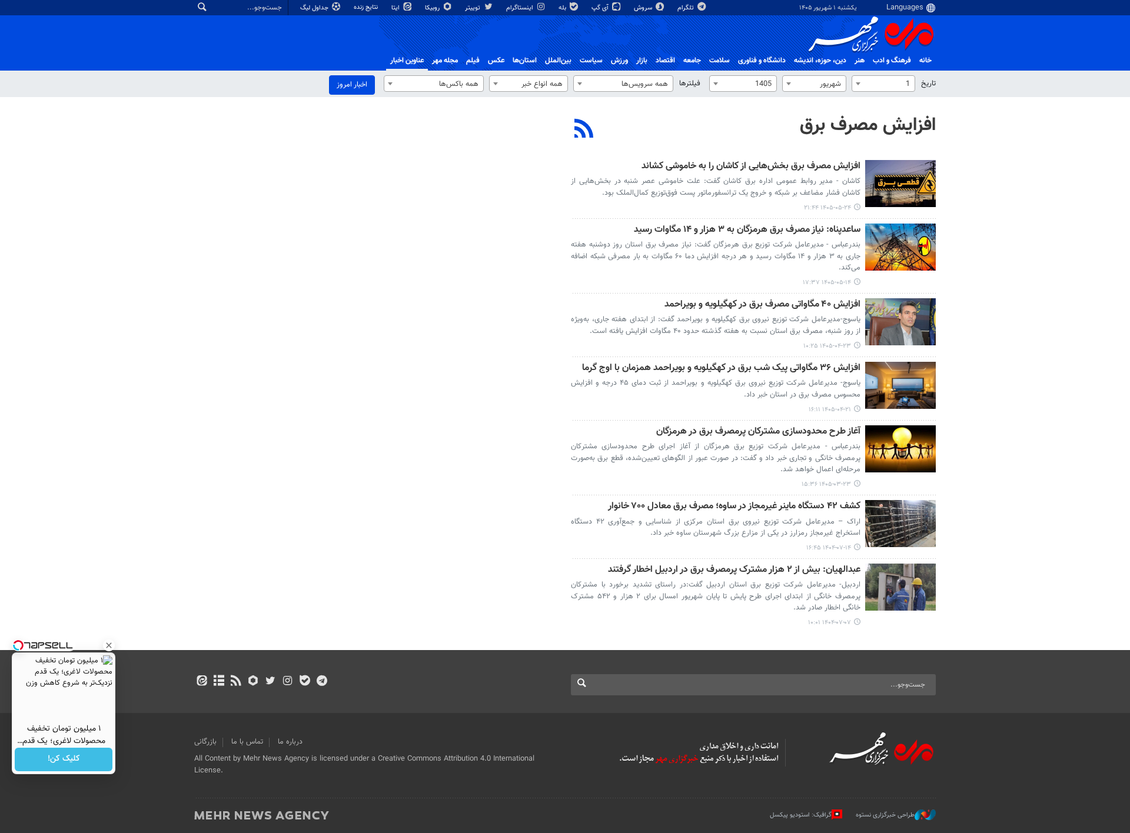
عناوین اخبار (407, 60)
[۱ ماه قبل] (900, 321)
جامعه (692, 60)
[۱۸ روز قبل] (900, 247)
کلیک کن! (64, 759)
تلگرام (686, 8)
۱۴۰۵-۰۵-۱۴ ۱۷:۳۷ (827, 283)
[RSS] (584, 130)
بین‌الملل (558, 60)
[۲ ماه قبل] (900, 448)
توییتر (473, 8)
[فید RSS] (235, 682)
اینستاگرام (520, 8)
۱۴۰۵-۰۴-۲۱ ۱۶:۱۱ (830, 410)
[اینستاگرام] (287, 682)
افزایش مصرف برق (868, 125)
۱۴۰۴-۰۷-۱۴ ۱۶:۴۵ (828, 548)
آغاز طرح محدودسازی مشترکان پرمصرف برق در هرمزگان (758, 432)
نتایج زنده (367, 7)
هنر (860, 60)
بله (563, 8)
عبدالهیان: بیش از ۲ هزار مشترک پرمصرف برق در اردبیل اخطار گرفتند (734, 570)
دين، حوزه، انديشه (820, 60)
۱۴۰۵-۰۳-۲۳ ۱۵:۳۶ (826, 484)
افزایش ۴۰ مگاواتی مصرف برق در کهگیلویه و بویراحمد (762, 305)
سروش (644, 8)
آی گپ (600, 8)
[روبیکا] (253, 682)
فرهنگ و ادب (892, 60)
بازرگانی (205, 742)
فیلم (473, 60)
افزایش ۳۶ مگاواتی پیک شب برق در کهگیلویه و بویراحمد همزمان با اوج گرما (721, 368)
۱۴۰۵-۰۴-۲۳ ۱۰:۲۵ (827, 346)
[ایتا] (201, 682)
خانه (925, 60)
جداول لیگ (315, 8)
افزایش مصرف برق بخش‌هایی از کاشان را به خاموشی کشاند (751, 167)
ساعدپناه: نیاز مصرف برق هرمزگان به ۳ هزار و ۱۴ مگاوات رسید (747, 230)
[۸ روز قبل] (900, 183)
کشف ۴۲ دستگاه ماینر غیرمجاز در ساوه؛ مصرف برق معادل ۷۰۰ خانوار (734, 507)
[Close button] (109, 645)
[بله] (304, 682)
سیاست (591, 60)
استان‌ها (525, 60)
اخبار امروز (352, 85)
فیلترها (689, 83)
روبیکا (433, 8)
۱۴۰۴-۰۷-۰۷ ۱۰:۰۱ (829, 623)
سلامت (719, 60)
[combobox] (883, 83)
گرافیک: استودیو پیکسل (801, 815)
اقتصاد (665, 60)
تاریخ (928, 83)
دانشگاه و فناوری (762, 60)
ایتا (396, 8)
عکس (496, 60)
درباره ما (290, 742)
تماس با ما (247, 742)
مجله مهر (445, 60)
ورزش (619, 60)
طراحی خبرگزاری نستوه (885, 815)
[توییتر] (270, 682)
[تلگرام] (321, 682)
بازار (641, 60)
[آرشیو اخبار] (218, 682)
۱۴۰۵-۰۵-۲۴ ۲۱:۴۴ (827, 208)
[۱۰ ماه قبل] (900, 523)
